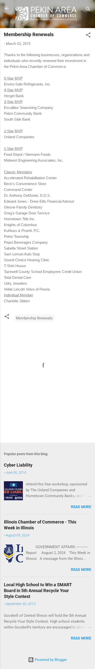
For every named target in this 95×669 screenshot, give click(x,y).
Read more (81, 507)
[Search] (88, 9)
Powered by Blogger (50, 660)
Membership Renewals (34, 318)
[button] (88, 36)
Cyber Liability (18, 465)
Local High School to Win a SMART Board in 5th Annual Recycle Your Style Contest (38, 590)
